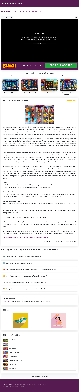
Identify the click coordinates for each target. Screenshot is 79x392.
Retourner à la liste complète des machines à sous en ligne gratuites (26, 237)
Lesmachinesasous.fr (7, 384)
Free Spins (6, 302)
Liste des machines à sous (39, 376)
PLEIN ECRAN (7, 18)
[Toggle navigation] (75, 3)
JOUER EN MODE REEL (61, 65)
